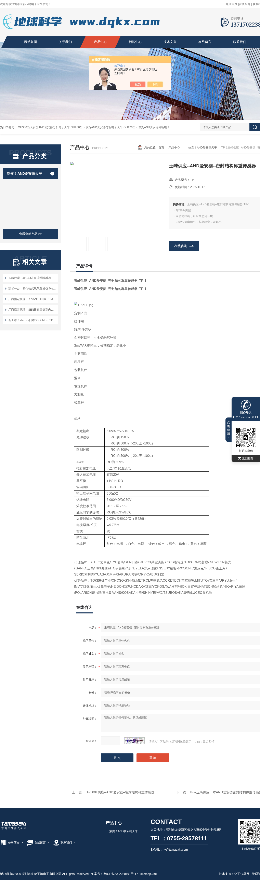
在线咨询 (180, 246)
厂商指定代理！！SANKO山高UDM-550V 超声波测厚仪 (32, 299)
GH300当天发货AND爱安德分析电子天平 (44, 127)
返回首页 (231, 4)
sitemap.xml (148, 874)
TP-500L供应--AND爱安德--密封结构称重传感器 (119, 792)
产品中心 (100, 42)
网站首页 (30, 42)
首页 (161, 147)
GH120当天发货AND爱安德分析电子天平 (150, 127)
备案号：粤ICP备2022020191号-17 (114, 874)
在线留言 (244, 4)
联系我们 (239, 42)
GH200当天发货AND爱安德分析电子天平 (97, 127)
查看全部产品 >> (30, 234)
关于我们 (65, 42)
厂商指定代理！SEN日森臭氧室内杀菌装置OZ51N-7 (32, 309)
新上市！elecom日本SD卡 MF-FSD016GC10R (32, 320)
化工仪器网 (241, 874)
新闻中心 (135, 42)
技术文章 (170, 42)
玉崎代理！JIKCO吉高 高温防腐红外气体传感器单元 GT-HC (32, 278)
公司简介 (14, 842)
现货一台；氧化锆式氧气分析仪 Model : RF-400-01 (32, 288)
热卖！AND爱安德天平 (24, 173)
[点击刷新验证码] (134, 740)
